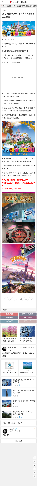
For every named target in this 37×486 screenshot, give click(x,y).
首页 (4, 6)
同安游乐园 (9, 317)
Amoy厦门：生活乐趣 (19, 2)
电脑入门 (11, 429)
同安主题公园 (28, 317)
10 (21, 396)
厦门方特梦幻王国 (27, 314)
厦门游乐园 (9, 314)
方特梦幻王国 (9, 321)
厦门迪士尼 (27, 321)
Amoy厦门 (15, 347)
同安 (14, 6)
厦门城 (9, 6)
